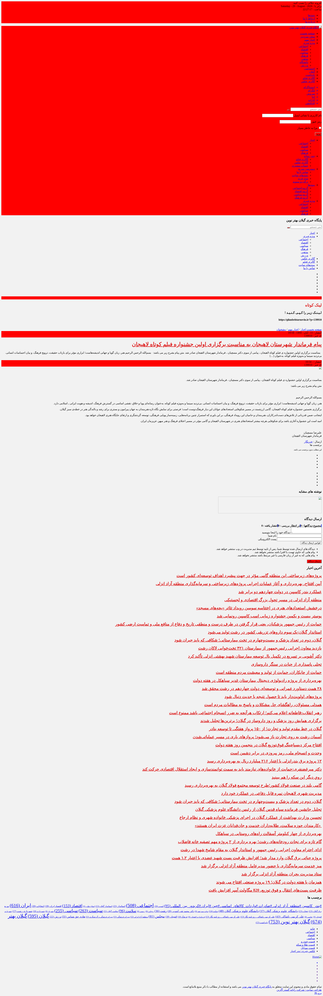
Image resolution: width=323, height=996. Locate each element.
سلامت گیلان (110, 911)
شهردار (49, 911)
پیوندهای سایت (300, 175)
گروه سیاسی (301, 194)
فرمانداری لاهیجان (196, 917)
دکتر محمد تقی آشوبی (180, 911)
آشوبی (159, 906)
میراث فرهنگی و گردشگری (99, 917)
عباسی (308, 917)
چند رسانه (309, 156)
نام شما (272, 535)
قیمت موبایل (308, 948)
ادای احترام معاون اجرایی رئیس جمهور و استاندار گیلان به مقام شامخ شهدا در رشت (251, 850)
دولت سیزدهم (201, 911)
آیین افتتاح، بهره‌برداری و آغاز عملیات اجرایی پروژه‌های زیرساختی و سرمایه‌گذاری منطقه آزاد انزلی (239, 583)
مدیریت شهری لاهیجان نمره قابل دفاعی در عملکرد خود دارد (271, 793)
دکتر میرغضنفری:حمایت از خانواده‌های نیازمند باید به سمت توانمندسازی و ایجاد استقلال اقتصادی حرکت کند (232, 769)
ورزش (304, 65)
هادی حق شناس (73, 916)
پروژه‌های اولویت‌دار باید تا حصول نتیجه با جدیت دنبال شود (273, 696)
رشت (160, 911)
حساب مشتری (300, 165)
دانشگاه (304, 62)
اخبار (312, 140)
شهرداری (39, 911)
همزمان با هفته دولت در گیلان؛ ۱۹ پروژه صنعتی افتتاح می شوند (269, 882)
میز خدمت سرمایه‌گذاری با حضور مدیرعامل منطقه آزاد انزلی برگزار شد (261, 866)
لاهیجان (171, 917)
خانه (312, 928)
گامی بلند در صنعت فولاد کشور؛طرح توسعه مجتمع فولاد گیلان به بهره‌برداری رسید (253, 785)
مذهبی (304, 59)
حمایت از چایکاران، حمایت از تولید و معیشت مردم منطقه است (269, 672)
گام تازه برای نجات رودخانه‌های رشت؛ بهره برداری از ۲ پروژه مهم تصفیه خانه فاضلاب (250, 841)
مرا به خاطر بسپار (307, 128)
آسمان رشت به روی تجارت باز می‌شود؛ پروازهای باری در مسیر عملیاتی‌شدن (257, 737)
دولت (213, 911)
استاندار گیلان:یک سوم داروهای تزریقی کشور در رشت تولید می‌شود (265, 632)
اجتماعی (303, 46)
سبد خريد (303, 178)
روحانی (150, 911)
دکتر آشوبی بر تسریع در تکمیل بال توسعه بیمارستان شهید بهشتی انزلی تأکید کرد (255, 656)
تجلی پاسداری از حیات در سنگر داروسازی (286, 664)
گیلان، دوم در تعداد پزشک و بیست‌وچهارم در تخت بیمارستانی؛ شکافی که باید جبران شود (248, 640)
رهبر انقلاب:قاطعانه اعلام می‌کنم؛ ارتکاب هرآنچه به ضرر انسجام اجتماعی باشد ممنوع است (245, 713)
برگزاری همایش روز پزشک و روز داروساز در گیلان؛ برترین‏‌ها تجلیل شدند (261, 720)
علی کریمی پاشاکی (289, 916)
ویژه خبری (309, 43)
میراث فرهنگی (121, 917)
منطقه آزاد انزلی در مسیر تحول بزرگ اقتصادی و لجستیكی (273, 600)
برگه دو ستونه (300, 181)
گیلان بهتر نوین (289, 921)
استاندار (119, 906)
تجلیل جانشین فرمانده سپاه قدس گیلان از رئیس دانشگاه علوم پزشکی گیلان (258, 809)
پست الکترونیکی (267, 539)
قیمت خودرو (308, 941)
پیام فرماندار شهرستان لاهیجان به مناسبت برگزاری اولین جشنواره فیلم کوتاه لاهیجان (227, 344)
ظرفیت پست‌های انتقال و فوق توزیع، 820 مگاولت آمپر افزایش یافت (265, 890)
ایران (20, 905)
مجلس (157, 916)
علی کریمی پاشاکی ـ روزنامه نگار (222, 917)
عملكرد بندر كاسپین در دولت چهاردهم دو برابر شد (280, 592)
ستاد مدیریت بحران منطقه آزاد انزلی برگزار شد (281, 874)
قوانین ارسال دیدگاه (311, 543)
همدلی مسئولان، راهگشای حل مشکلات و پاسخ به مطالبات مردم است (263, 704)
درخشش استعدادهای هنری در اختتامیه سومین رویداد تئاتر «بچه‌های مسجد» (259, 608)
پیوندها (311, 15)
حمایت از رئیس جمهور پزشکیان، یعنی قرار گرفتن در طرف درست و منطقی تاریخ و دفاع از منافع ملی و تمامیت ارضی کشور (218, 624)
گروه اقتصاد (301, 191)
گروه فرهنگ (301, 197)
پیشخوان (281, 329)
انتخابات (38, 906)
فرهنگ (304, 55)
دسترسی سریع (306, 168)
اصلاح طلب (89, 906)
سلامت (127, 911)
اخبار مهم (309, 39)
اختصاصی (309, 68)
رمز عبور (316, 121)
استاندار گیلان (103, 906)
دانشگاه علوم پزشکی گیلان (278, 911)
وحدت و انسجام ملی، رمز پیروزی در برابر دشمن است (276, 753)
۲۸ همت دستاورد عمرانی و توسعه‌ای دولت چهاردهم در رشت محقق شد (262, 688)
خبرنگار (308, 441)
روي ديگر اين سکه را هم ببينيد (297, 777)
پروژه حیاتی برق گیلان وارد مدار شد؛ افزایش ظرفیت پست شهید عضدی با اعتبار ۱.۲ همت (247, 858)
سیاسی (304, 52)
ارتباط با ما (309, 18)
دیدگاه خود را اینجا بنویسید (276, 532)
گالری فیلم (309, 78)
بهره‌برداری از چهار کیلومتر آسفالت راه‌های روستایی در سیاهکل (269, 833)
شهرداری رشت (22, 911)
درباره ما (310, 21)
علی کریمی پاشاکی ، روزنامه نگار (257, 917)
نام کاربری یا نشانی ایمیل (308, 115)
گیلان (312, 71)
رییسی (141, 911)
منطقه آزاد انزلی (139, 917)
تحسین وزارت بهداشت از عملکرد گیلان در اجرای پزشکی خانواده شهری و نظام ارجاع (251, 817)
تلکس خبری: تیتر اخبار (302, 951)
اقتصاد (304, 49)
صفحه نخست (307, 33)
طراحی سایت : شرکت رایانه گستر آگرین (299, 989)
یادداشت (310, 75)
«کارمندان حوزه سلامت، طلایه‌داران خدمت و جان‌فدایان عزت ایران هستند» (258, 825)
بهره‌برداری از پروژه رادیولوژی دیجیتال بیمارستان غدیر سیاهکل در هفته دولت (257, 680)
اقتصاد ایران (53, 906)
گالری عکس (308, 81)
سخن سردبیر (307, 36)
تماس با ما (302, 172)
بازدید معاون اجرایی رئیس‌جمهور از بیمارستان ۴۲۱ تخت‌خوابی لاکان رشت (260, 648)
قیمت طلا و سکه (305, 944)
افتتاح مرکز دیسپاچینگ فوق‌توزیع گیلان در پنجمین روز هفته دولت (268, 745)
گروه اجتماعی (300, 188)
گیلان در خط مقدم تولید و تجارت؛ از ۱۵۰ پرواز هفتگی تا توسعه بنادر (265, 729)
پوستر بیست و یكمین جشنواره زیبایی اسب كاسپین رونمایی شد (269, 616)
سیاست (91, 910)
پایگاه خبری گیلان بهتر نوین (257, 986)
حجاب (303, 911)
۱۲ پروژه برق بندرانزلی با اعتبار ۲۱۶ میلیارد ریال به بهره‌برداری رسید (264, 761)
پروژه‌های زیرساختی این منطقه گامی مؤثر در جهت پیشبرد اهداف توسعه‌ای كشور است (249, 575)
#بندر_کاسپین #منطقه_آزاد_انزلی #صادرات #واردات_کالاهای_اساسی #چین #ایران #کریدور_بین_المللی (243, 906)
